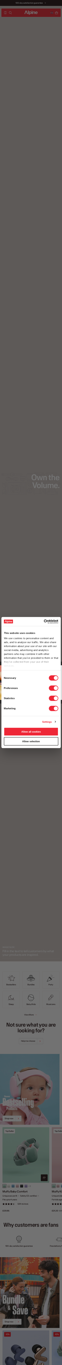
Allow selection (31, 741)
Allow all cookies (31, 731)
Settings (47, 721)
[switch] (53, 688)
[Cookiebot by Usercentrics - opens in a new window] (44, 621)
